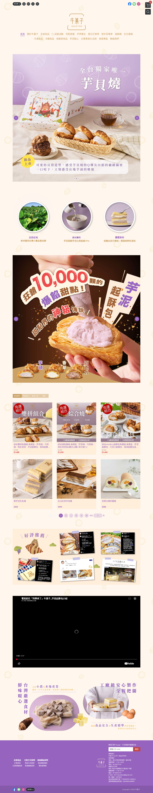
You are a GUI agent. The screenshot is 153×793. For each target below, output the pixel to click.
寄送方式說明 (29, 763)
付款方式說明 (29, 760)
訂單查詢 (17, 763)
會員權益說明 (42, 760)
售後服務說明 (29, 765)
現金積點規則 (42, 763)
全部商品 (17, 760)
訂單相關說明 (17, 765)
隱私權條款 (43, 765)
